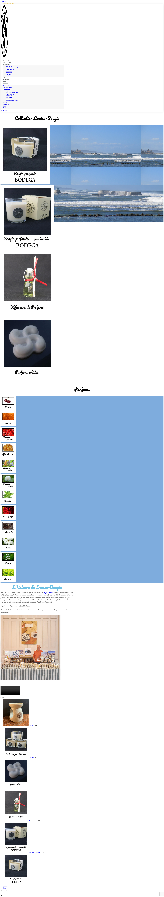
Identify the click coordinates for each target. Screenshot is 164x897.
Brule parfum (8, 74)
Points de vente (6, 104)
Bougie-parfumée (6, 64)
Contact (4, 106)
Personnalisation (6, 86)
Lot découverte (9, 72)
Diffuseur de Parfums (10, 69)
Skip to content (3, 1)
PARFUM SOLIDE (9, 71)
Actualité (5, 102)
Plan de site (5, 886)
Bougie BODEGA (9, 66)
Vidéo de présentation (7, 87)
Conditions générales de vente (12, 75)
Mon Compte (5, 83)
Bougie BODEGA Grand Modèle (12, 67)
